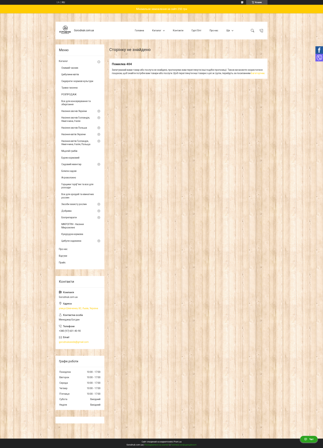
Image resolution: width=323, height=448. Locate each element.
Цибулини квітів (70, 74)
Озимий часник (69, 67)
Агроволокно (68, 177)
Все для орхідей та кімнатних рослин (77, 196)
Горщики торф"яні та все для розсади (77, 186)
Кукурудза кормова (72, 234)
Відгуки (63, 255)
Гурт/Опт (196, 30)
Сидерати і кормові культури (77, 81)
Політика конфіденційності (183, 445)
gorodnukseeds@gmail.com (74, 342)
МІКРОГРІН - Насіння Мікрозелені (72, 226)
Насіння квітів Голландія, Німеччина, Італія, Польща (75, 143)
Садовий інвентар (71, 164)
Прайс (62, 262)
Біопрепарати (69, 217)
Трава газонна (69, 87)
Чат (311, 439)
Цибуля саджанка (71, 240)
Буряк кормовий (70, 157)
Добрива (66, 211)
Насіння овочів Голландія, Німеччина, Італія (75, 119)
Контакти (178, 30)
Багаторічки (257, 73)
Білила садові (69, 171)
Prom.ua (178, 442)
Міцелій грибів (69, 151)
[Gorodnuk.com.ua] (65, 30)
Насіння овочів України (74, 111)
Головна (139, 30)
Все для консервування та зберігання (76, 103)
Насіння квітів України (73, 134)
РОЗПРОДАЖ (69, 94)
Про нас (214, 30)
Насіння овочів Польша (74, 127)
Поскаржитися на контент (157, 445)
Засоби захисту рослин (74, 204)
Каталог (156, 30)
